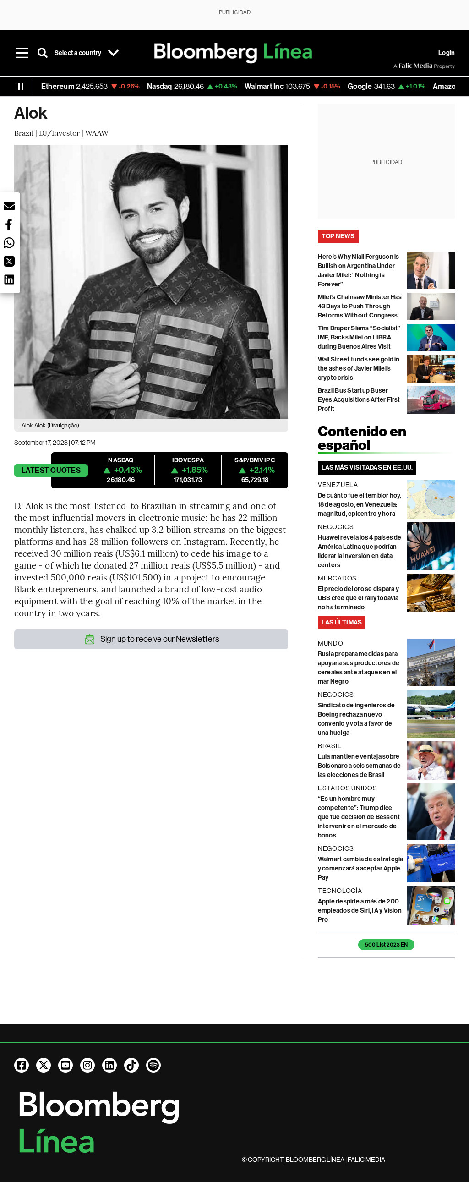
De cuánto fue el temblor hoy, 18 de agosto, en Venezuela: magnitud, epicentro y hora (360, 505)
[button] (9, 206)
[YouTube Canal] (65, 1065)
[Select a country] (113, 53)
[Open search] (42, 53)
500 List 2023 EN (386, 944)
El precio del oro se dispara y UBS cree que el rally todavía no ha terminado (358, 598)
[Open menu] (22, 53)
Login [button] (446, 53)
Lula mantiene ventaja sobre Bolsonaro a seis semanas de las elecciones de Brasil (359, 766)
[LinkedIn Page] (109, 1065)
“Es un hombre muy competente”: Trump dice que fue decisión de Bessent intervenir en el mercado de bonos (359, 817)
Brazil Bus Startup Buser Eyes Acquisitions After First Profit (359, 400)
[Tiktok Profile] (131, 1065)
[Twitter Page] (43, 1065)
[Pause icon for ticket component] (20, 86)
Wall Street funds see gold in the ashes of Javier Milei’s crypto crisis (359, 369)
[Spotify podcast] (153, 1065)
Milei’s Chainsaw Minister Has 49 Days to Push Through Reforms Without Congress (360, 306)
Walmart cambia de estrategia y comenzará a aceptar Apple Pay (361, 868)
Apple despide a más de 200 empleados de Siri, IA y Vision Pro (360, 910)
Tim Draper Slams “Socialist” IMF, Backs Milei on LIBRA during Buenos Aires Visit (359, 337)
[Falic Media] (400, 66)
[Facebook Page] (21, 1065)
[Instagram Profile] (87, 1065)
